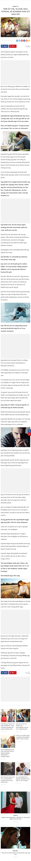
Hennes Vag (15, 6)
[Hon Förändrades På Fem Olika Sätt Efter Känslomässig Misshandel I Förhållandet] (8, 741)
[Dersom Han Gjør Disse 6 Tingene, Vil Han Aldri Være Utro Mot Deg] (15, 802)
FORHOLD (15, 815)
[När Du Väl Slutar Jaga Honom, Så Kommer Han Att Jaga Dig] (15, 27)
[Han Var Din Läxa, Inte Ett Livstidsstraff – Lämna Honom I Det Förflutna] (8, 768)
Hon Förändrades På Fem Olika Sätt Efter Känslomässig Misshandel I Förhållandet (7, 753)
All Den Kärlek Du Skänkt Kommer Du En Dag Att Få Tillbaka (22, 779)
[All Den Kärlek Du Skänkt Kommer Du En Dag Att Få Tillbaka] (23, 768)
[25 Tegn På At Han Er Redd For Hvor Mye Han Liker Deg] (15, 838)
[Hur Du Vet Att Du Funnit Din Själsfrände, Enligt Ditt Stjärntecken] (23, 715)
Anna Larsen (4, 40)
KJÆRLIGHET (15, 850)
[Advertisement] (15, 72)
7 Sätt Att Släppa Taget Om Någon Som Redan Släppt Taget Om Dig (23, 737)
